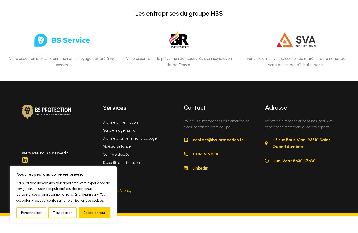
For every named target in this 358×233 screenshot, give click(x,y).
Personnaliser (31, 213)
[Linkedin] (25, 160)
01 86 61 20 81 (205, 154)
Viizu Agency (121, 190)
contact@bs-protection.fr (218, 139)
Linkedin (200, 168)
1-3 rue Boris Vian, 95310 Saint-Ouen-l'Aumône (302, 143)
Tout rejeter (62, 213)
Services (114, 107)
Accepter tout (94, 213)
